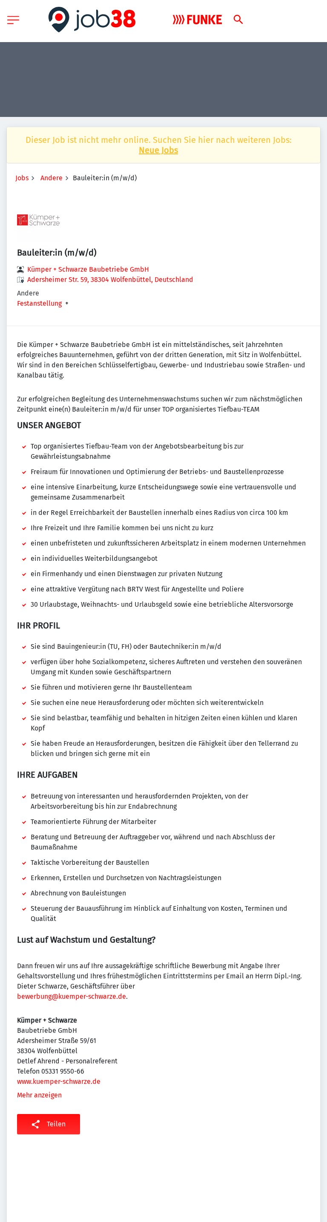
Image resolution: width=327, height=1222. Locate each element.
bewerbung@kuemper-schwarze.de (71, 996)
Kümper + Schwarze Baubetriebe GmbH (88, 269)
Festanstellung (39, 303)
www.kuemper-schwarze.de (58, 1081)
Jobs (22, 178)
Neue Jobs (158, 150)
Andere (51, 178)
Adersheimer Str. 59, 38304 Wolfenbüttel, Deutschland (110, 280)
